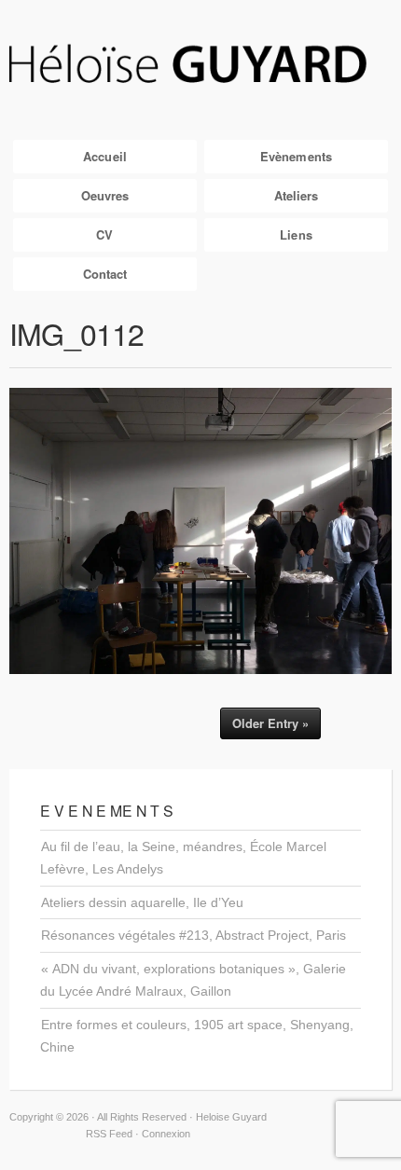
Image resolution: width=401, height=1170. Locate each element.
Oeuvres (105, 195)
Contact (105, 273)
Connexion (166, 1133)
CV (104, 234)
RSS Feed (109, 1133)
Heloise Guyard (200, 65)
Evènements (296, 156)
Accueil (105, 156)
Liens (296, 234)
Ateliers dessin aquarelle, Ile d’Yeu (142, 902)
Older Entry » (270, 723)
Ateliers (296, 195)
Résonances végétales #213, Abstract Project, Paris (193, 935)
